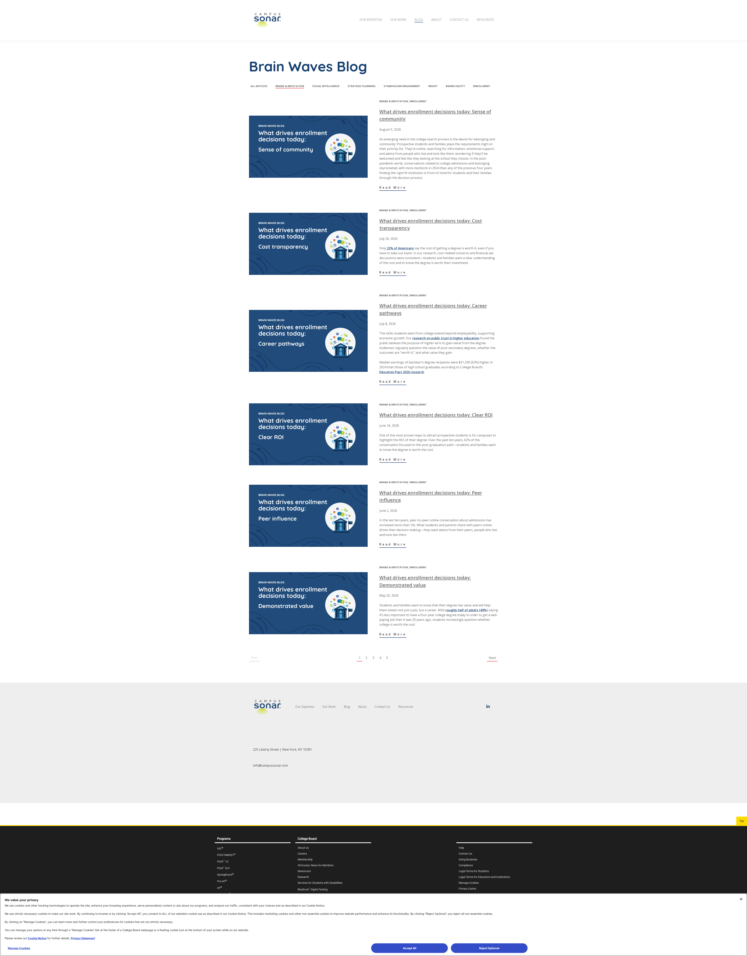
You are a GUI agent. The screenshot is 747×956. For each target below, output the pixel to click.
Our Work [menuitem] (329, 706)
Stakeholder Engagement (402, 86)
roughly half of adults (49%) (466, 610)
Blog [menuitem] (347, 706)
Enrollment (481, 86)
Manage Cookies (19, 948)
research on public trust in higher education (445, 338)
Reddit (433, 86)
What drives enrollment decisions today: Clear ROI (436, 415)
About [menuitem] (362, 706)
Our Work (398, 20)
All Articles (259, 86)
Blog (419, 20)
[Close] (741, 899)
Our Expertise (370, 20)
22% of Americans (400, 248)
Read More (392, 187)
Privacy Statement (83, 938)
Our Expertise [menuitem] (304, 706)
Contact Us (459, 20)
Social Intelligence (325, 86)
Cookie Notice (37, 938)
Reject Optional (489, 948)
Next (492, 658)
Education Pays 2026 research (401, 372)
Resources (485, 20)
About (436, 20)
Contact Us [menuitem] (382, 706)
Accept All (409, 948)
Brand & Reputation (289, 86)
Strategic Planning (361, 86)
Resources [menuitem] (405, 706)
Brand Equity (455, 86)
